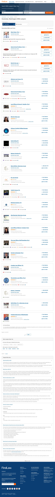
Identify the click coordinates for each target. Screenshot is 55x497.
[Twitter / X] (12, 489)
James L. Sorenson (15, 290)
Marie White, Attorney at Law (18, 166)
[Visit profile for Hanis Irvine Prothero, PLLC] (6, 49)
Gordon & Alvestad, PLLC (17, 253)
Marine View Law (15, 116)
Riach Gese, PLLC (15, 32)
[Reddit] (17, 489)
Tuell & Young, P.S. (15, 190)
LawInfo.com (46, 480)
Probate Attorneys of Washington (19, 314)
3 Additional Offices (25, 133)
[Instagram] (14, 489)
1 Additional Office (30, 121)
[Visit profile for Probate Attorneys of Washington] (6, 317)
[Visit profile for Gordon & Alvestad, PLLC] (6, 255)
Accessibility (22, 471)
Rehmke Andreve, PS (16, 202)
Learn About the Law (34, 475)
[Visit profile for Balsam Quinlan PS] (6, 156)
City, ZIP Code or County (28, 10)
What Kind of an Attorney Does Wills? (10, 441)
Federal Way (14, 348)
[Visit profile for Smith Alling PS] (6, 143)
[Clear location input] (44, 13)
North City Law (15, 63)
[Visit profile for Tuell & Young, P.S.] (6, 192)
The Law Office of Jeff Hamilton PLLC (20, 240)
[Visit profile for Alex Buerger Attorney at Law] (6, 218)
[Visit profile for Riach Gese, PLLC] (6, 34)
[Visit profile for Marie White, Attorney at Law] (6, 168)
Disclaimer (10, 494)
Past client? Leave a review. (15, 48)
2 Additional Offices (26, 319)
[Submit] (15, 484)
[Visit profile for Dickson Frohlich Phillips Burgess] (6, 131)
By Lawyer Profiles (22, 481)
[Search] (52, 2)
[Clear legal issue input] (22, 13)
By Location (21, 478)
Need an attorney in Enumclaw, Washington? (11, 393)
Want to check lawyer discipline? (9, 448)
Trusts (15, 344)
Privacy (6, 494)
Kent (6, 348)
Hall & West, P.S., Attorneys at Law (19, 303)
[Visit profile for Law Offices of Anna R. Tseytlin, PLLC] (6, 107)
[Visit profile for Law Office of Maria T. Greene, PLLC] (6, 230)
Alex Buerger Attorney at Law (18, 215)
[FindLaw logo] (5, 2)
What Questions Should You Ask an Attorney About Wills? (13, 425)
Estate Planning (6, 344)
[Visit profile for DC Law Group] (6, 180)
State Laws (32, 476)
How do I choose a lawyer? (8, 404)
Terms (3, 494)
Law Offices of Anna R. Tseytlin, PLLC (20, 104)
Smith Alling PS (14, 141)
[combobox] (12, 13)
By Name (21, 483)
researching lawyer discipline (16, 451)
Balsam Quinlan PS (15, 153)
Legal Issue (4, 10)
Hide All (6, 353)
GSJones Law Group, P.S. (17, 79)
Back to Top (28, 460)
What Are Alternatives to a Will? (9, 377)
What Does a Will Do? (7, 369)
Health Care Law (20, 344)
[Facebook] (7, 489)
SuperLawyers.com (46, 473)
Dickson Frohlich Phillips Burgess (19, 128)
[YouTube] (10, 489)
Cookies (14, 494)
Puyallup (9, 348)
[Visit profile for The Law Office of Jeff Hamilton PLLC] (6, 243)
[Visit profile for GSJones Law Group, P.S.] (6, 81)
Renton (18, 348)
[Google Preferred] (19, 489)
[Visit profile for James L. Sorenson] (6, 293)
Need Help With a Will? (7, 360)
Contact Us (21, 473)
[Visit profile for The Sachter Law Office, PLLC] (6, 280)
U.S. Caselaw (33, 478)
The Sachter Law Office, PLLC (18, 278)
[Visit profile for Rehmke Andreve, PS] (6, 205)
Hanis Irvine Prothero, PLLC (18, 47)
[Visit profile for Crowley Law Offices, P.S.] (6, 268)
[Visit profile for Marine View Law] (6, 119)
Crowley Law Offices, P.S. (17, 265)
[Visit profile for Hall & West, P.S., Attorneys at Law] (6, 305)
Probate (11, 344)
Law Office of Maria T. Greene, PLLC (20, 227)
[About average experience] (17, 41)
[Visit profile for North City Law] (6, 65)
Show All (3, 353)
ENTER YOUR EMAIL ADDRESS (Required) (8, 482)
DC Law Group (14, 177)
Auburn (4, 348)
